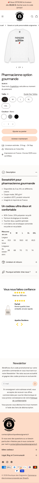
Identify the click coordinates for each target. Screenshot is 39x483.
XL (29, 99)
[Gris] (10, 116)
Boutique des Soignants (17, 475)
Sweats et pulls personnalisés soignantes (22, 25)
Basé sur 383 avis (19, 295)
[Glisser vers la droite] (22, 67)
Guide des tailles (30, 94)
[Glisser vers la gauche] (16, 67)
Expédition (14, 86)
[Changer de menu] (2, 16)
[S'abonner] (35, 383)
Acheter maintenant (19, 139)
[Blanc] (4, 116)
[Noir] (16, 116)
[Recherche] (32, 16)
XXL (5, 106)
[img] (19, 292)
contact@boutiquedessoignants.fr (23, 444)
